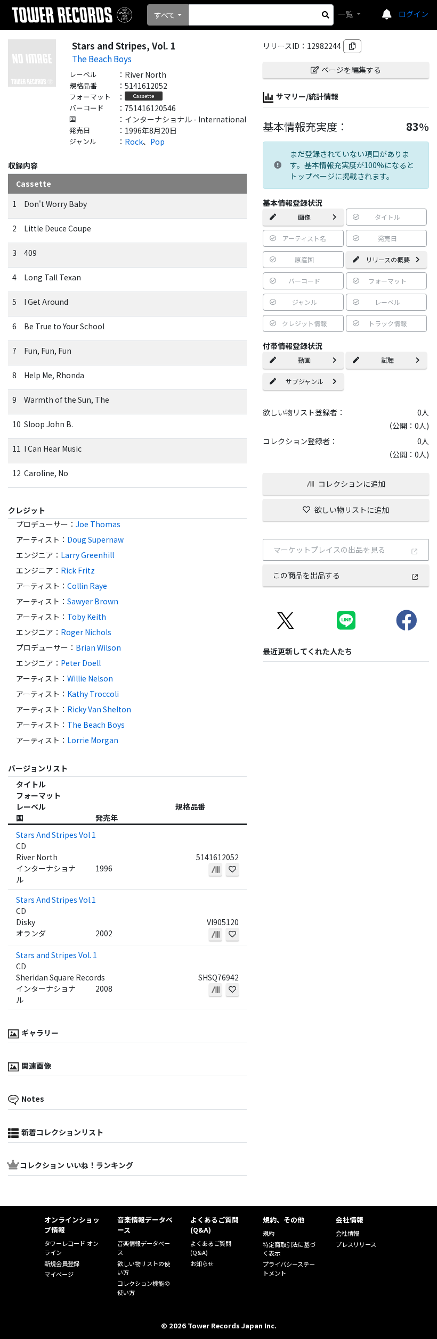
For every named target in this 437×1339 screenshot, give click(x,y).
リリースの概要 (388, 259)
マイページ (59, 1274)
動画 (304, 359)
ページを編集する (351, 69)
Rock (134, 141)
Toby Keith (86, 616)
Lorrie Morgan (92, 740)
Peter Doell (81, 663)
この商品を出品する (306, 575)
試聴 (387, 359)
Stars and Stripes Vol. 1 (56, 955)
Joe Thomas (98, 524)
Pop (157, 141)
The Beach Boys (102, 58)
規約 (268, 1233)
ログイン (413, 14)
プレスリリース (356, 1244)
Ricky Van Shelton (99, 709)
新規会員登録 (61, 1263)
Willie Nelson (90, 678)
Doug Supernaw (95, 539)
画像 (304, 216)
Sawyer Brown (92, 601)
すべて (164, 15)
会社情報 (347, 1233)
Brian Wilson (98, 647)
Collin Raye (87, 585)
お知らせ (202, 1263)
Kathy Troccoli (93, 693)
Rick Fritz (78, 570)
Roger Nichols (86, 632)
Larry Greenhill (87, 555)
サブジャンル (304, 381)
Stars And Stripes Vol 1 (56, 834)
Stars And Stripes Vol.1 (56, 899)
